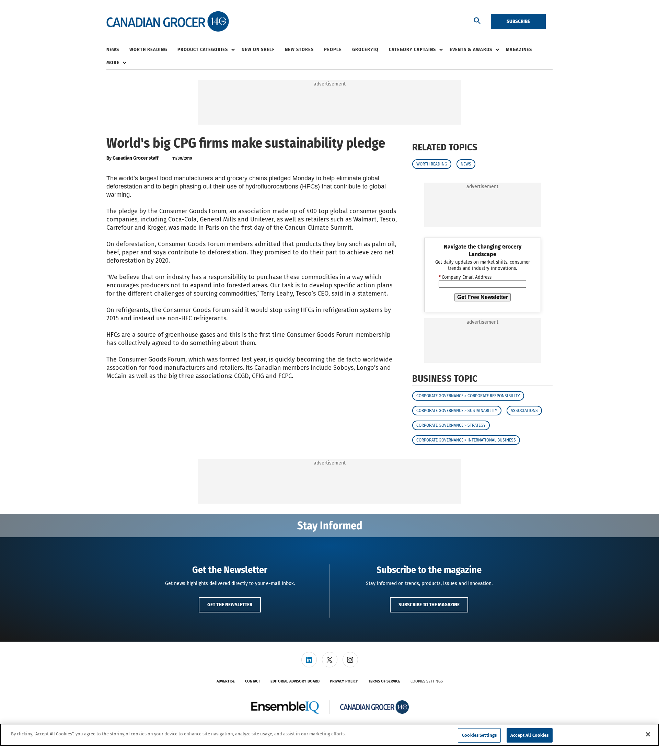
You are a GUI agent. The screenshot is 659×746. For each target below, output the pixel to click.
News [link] (112, 50)
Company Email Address (465, 277)
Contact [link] (252, 681)
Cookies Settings (427, 681)
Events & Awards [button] (471, 50)
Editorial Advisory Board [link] (295, 681)
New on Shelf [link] (258, 50)
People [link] (333, 50)
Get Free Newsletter (482, 297)
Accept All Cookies (529, 735)
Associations (524, 410)
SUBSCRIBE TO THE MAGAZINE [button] (429, 604)
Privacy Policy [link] (344, 681)
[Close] (648, 734)
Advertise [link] (226, 681)
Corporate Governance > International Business (466, 440)
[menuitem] (117, 49)
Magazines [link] (519, 50)
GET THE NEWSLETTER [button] (229, 604)
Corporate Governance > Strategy (451, 425)
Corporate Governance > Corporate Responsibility (468, 395)
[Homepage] (167, 21)
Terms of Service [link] (384, 681)
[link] (309, 659)
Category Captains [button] (412, 50)
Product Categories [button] (202, 50)
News (466, 164)
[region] (329, 735)
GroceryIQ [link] (365, 50)
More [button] (112, 63)
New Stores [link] (299, 50)
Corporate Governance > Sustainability (456, 410)
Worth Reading (431, 164)
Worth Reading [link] (148, 50)
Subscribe (518, 21)
